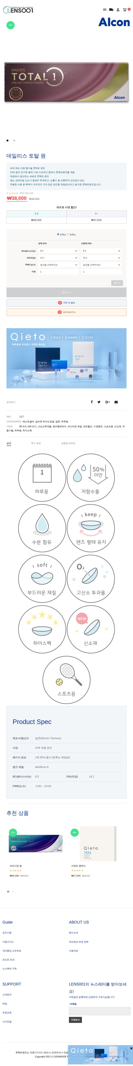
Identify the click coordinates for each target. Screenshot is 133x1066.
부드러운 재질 (75, 426)
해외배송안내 (67, 312)
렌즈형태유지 (59, 426)
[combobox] (58, 251)
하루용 (64, 421)
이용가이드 (8, 941)
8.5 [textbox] (41, 251)
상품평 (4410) (68, 443)
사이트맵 (7, 1021)
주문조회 (7, 1012)
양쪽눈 (62, 234)
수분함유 (98, 426)
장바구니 (66, 292)
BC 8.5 (22, 426)
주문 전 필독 (67, 303)
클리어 (117, 283)
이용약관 (73, 950)
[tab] (8, 443)
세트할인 (87, 426)
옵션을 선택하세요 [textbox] (49, 265)
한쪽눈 (72, 234)
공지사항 (7, 932)
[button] (8, 891)
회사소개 (73, 932)
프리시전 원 (16, 866)
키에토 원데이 (78, 866)
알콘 (57, 421)
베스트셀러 (28, 421)
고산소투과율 (44, 426)
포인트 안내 (8, 959)
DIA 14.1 (32, 426)
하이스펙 (27, 430)
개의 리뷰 (26, 193)
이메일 (73, 1004)
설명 (8, 443)
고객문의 (7, 994)
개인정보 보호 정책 (78, 941)
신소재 (117, 426)
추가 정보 (36, 443)
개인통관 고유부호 (11, 950)
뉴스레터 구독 (9, 968)
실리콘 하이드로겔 (44, 421)
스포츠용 (108, 426)
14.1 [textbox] (42, 258)
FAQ (4, 1003)
